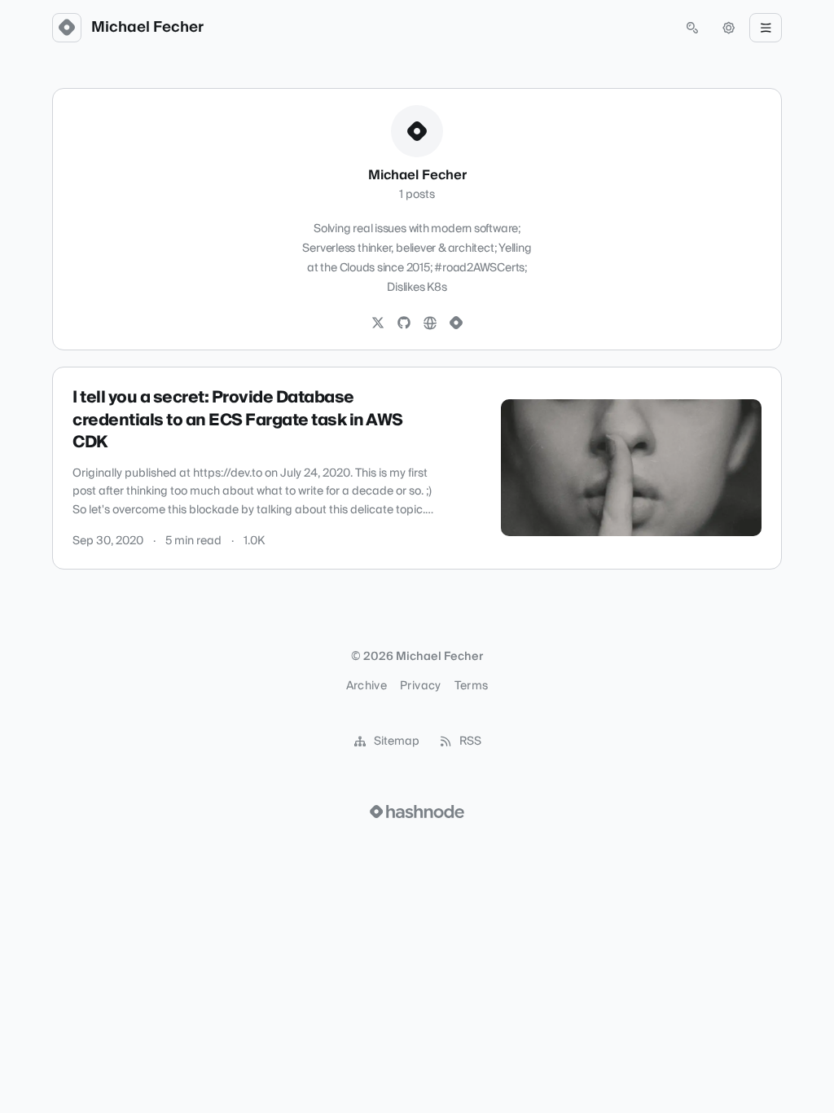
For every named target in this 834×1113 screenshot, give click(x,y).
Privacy (420, 686)
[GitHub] (404, 323)
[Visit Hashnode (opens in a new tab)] (417, 811)
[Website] (430, 323)
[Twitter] (378, 323)
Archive (366, 686)
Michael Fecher (147, 27)
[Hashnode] (456, 323)
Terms (471, 686)
